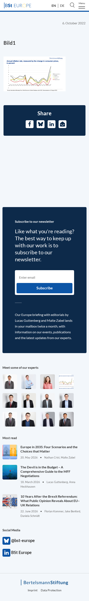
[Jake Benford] (28, 400)
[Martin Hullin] (9, 381)
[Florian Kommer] (66, 400)
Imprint (32, 590)
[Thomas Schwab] (28, 419)
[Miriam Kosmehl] (47, 381)
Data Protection (51, 590)
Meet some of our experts (20, 367)
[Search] (72, 5)
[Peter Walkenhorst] (9, 400)
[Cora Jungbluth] (28, 381)
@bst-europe (6, 541)
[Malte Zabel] (47, 419)
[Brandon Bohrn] (9, 419)
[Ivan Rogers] (66, 381)
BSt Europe (6, 553)
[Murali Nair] (66, 419)
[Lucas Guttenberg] (47, 400)
